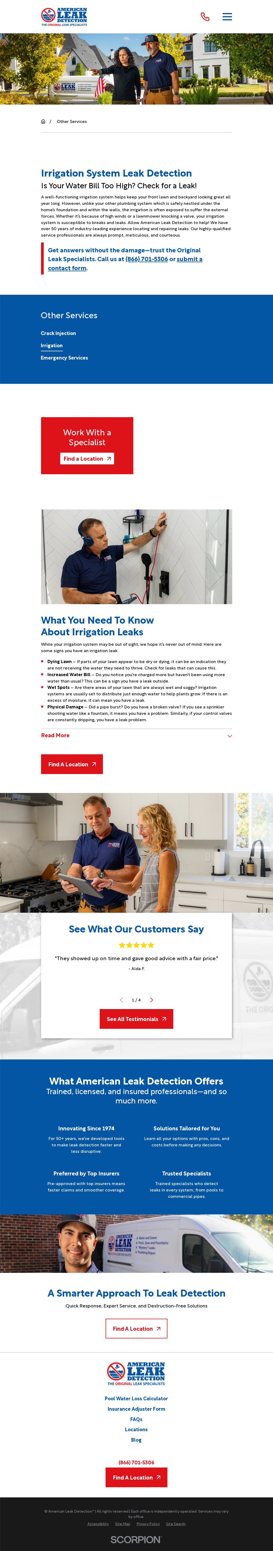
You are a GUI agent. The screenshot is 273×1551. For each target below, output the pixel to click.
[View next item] (151, 1000)
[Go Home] (43, 121)
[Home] (64, 17)
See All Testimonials (132, 1019)
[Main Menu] (227, 17)
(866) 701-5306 (147, 258)
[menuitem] (58, 333)
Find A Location (68, 764)
